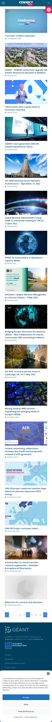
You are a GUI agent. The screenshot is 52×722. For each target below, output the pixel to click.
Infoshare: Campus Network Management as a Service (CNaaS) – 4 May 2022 (25, 296)
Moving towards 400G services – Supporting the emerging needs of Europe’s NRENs (22, 411)
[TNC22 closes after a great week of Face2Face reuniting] (26, 91)
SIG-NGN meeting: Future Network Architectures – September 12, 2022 (22, 182)
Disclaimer (9, 659)
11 (32, 615)
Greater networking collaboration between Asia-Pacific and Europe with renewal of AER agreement (23, 451)
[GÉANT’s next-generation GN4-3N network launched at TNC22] (26, 128)
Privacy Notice (10, 667)
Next (45, 614)
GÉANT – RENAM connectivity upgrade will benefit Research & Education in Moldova (26, 71)
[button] (48, 9)
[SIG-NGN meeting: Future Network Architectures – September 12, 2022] (26, 165)
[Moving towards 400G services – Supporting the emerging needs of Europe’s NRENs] (26, 393)
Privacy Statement (30, 717)
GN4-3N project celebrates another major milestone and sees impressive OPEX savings (25, 491)
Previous (7, 614)
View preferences (26, 711)
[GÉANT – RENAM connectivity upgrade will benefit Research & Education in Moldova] (26, 54)
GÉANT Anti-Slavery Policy (15, 663)
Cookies (8, 655)
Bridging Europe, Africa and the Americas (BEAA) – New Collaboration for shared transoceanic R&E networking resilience (25, 334)
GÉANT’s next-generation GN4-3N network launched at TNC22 (22, 145)
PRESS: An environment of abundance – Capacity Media (24, 259)
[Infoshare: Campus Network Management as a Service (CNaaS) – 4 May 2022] (26, 279)
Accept (26, 697)
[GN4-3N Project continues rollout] (26, 513)
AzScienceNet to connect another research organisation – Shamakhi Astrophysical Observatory (22, 565)
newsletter (38, 639)
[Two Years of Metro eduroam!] (26, 20)
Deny (26, 704)
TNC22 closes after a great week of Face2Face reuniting (22, 108)
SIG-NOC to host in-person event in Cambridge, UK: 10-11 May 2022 (22, 373)
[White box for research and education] (26, 587)
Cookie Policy (18, 717)
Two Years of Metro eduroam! (20, 35)
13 (40, 615)
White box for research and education (23, 602)
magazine (9, 639)
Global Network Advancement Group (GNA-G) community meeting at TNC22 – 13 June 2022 (25, 220)
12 (36, 615)
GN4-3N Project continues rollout (21, 528)
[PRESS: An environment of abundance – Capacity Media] (26, 242)
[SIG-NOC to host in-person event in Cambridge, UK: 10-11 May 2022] (26, 356)
